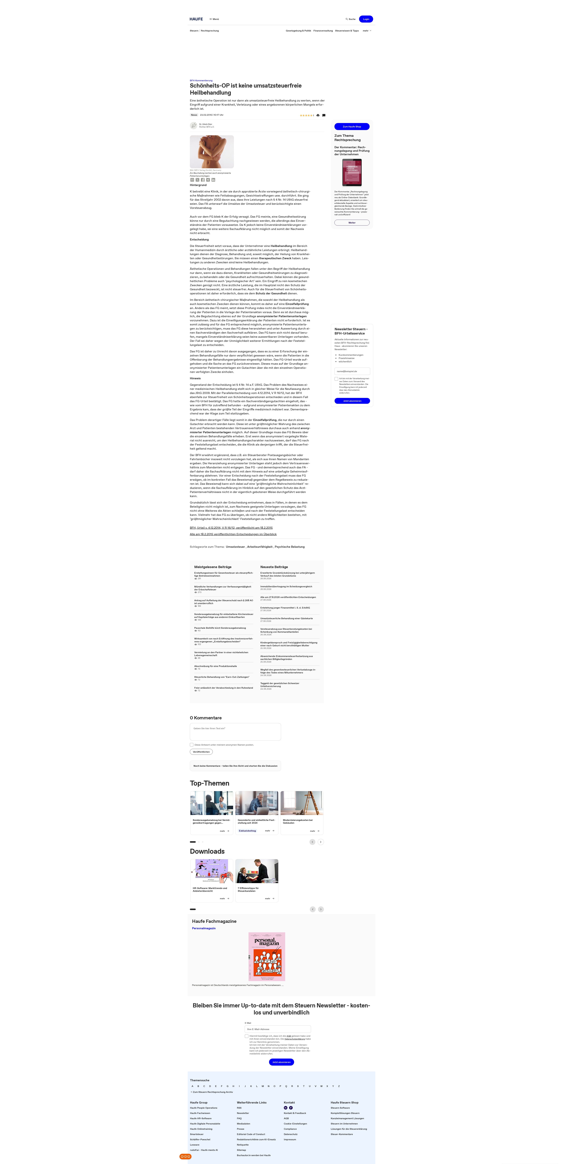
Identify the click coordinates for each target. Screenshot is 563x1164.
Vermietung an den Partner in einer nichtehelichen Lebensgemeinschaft (221, 654)
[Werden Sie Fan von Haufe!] (291, 1108)
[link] (194, 30)
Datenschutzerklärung (295, 1039)
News (194, 114)
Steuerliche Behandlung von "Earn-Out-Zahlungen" (221, 676)
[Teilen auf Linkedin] (213, 180)
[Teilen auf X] (197, 180)
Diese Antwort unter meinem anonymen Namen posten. (224, 744)
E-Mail (248, 1023)
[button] (366, 19)
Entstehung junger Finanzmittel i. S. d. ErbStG (285, 607)
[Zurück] (312, 842)
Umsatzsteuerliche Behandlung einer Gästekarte (286, 618)
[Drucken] (318, 115)
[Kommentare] (324, 115)
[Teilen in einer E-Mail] (192, 180)
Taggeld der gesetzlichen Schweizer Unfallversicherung (279, 685)
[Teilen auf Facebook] (202, 180)
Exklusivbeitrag (247, 830)
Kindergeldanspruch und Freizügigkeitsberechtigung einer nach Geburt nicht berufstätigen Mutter (288, 644)
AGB (289, 1036)
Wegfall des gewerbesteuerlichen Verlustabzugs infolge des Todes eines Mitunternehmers (288, 671)
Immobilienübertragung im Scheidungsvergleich (286, 586)
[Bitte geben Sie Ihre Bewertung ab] (311, 116)
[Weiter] (321, 842)
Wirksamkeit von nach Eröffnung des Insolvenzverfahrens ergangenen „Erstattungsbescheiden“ (223, 640)
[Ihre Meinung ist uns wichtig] (185, 1156)
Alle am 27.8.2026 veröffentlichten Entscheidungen (288, 597)
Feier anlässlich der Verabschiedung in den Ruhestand (223, 687)
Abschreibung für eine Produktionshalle (215, 666)
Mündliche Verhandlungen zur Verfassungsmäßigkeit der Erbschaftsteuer (222, 588)
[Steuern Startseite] (197, 19)
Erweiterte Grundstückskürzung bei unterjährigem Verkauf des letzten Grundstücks (287, 574)
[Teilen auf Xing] (208, 180)
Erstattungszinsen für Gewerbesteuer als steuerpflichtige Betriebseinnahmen (223, 574)
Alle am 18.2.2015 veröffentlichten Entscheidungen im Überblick (233, 534)
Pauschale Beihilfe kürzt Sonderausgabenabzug (220, 627)
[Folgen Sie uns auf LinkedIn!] (285, 1108)
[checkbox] (191, 744)
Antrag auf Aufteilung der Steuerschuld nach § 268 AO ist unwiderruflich (223, 602)
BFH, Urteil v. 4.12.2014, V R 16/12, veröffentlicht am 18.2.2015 (231, 528)
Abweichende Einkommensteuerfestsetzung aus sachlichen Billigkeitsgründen (286, 657)
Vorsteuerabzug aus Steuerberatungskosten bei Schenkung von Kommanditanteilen (286, 630)
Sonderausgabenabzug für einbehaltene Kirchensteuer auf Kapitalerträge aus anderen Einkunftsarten (223, 615)
